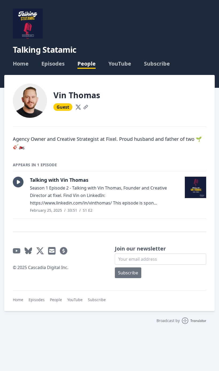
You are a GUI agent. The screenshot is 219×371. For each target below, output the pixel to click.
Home (21, 63)
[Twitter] (78, 107)
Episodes (53, 63)
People (86, 63)
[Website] (85, 107)
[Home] (28, 24)
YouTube (119, 63)
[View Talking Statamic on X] (40, 251)
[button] (18, 182)
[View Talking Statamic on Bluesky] (28, 251)
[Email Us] (52, 251)
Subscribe (157, 63)
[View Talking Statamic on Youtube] (16, 251)
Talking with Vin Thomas (59, 180)
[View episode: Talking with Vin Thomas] (195, 187)
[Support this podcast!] (63, 251)
